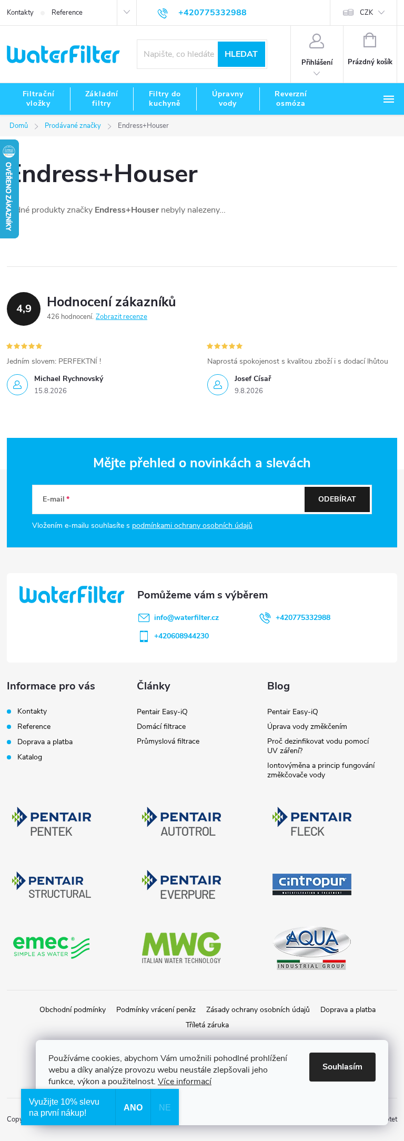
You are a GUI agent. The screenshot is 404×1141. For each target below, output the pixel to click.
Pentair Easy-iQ (162, 712)
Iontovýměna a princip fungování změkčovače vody (321, 770)
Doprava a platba (45, 742)
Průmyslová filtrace (168, 741)
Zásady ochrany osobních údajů (258, 1010)
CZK (366, 12)
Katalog (29, 757)
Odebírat (337, 499)
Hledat (241, 54)
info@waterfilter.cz (186, 618)
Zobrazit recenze (121, 317)
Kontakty (20, 12)
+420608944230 (181, 636)
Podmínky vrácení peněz (156, 1010)
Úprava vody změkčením (307, 727)
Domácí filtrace (161, 727)
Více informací (184, 1081)
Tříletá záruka (207, 1025)
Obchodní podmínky (72, 1010)
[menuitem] (38, 99)
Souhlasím (342, 1067)
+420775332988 (303, 618)
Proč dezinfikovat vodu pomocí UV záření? (318, 746)
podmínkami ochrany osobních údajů (192, 526)
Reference (67, 12)
